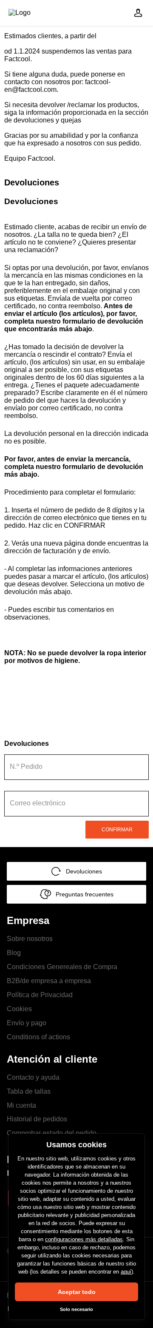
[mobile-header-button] (138, 13)
